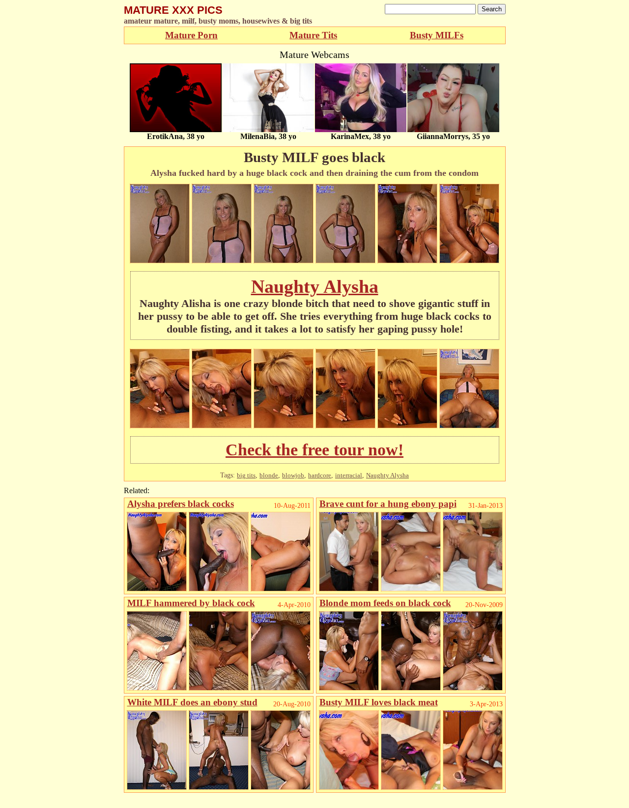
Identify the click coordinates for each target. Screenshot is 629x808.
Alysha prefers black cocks (180, 504)
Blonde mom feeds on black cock (385, 603)
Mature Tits (313, 35)
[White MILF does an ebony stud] (157, 787)
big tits (246, 475)
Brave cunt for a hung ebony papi (388, 504)
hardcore (319, 475)
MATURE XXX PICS (173, 10)
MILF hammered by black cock (191, 603)
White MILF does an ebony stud (192, 702)
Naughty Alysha (314, 286)
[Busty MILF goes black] (160, 260)
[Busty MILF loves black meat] (349, 787)
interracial (348, 475)
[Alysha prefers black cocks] (157, 589)
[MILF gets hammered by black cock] (157, 688)
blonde (268, 475)
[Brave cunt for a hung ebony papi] (349, 589)
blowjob (293, 475)
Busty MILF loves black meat (378, 702)
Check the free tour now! (314, 450)
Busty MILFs (436, 35)
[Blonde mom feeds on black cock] (349, 688)
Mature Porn (191, 35)
